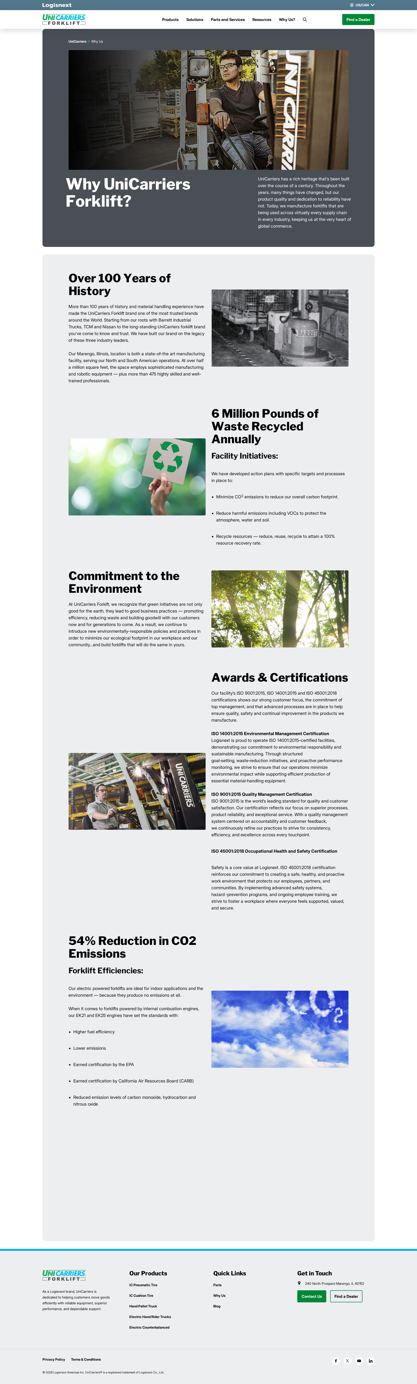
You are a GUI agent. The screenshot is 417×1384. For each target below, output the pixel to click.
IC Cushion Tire (141, 1295)
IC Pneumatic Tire (143, 1285)
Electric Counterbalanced (149, 1327)
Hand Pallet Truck (143, 1306)
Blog (216, 1306)
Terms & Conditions (86, 1359)
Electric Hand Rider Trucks (150, 1317)
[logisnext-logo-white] (56, 5)
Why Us (219, 1295)
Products (170, 19)
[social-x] (347, 1361)
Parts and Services (228, 19)
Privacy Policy (53, 1359)
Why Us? (287, 19)
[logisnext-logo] (64, 1275)
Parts (217, 1285)
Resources (261, 19)
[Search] (305, 19)
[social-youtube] (359, 1361)
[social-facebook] (336, 1361)
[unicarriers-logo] (64, 19)
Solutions (194, 19)
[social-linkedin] (371, 1361)
